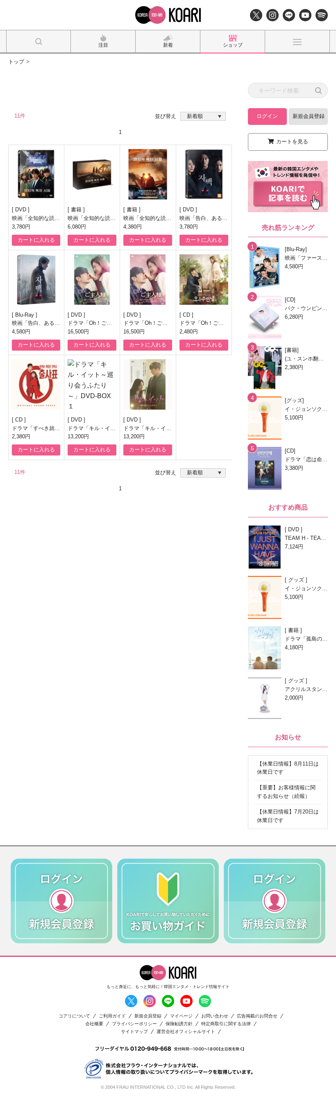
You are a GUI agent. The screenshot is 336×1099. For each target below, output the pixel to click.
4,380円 (132, 227)
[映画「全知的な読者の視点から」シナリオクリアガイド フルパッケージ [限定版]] (92, 174)
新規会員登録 (309, 116)
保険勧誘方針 (179, 1024)
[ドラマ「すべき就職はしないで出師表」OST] (36, 384)
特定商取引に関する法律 (226, 1024)
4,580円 (21, 332)
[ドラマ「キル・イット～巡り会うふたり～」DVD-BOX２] (147, 384)
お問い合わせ (214, 1016)
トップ (16, 62)
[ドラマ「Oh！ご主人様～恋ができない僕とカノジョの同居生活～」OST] (203, 279)
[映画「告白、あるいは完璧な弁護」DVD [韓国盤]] (203, 174)
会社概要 (94, 1024)
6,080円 (77, 227)
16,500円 (78, 332)
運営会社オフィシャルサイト (186, 1031)
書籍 (77, 209)
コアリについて (74, 1016)
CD (187, 315)
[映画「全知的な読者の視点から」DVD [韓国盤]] (36, 174)
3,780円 (21, 227)
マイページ (181, 1016)
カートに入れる (36, 240)
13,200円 (78, 436)
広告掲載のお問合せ (257, 1016)
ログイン (267, 116)
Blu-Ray (25, 315)
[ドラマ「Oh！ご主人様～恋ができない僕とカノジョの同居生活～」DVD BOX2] (147, 279)
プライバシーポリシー (134, 1024)
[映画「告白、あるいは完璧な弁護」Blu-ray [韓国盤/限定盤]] (36, 279)
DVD (21, 209)
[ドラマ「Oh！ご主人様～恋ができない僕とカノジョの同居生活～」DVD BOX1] (92, 279)
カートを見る (292, 141)
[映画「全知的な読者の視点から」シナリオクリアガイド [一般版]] (147, 174)
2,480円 (188, 332)
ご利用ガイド (112, 1016)
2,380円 (21, 436)
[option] (61, 901)
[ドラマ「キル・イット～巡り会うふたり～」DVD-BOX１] (92, 384)
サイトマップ (134, 1031)
